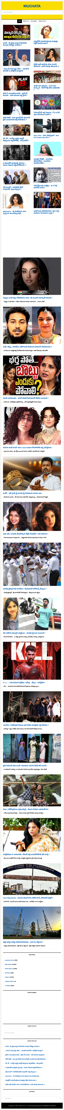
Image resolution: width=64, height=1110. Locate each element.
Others (7, 977)
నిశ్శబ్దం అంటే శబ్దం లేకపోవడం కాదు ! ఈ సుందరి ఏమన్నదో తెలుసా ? (27, 298)
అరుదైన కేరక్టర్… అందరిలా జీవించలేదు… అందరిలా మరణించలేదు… (43, 161)
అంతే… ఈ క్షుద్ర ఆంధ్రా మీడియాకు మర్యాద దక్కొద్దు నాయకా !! (15, 44)
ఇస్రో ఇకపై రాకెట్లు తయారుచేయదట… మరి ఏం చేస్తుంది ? (23, 942)
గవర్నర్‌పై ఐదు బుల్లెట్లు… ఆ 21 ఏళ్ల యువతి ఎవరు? (45, 187)
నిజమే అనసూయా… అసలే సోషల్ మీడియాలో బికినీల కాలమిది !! (25, 398)
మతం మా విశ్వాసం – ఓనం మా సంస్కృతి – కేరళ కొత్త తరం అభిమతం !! (47, 88)
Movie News (8, 969)
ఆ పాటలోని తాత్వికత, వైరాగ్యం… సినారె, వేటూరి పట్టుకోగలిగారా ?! (14, 164)
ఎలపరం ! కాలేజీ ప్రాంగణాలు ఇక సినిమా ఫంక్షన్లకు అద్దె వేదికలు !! (26, 725)
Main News (8, 965)
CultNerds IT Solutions (49, 1105)
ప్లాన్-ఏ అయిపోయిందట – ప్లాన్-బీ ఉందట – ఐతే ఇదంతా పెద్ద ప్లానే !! (15, 94)
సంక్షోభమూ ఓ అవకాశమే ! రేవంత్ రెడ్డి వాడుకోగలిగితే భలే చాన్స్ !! (26, 855)
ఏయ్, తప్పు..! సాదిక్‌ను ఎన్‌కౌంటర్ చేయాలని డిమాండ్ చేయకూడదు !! (27, 347)
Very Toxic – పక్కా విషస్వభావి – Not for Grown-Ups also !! (46, 137)
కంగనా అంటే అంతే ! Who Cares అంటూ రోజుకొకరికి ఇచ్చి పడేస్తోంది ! (27, 448)
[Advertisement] (32, 238)
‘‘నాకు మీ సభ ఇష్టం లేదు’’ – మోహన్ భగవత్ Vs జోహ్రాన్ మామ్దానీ (16, 70)
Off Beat (7, 973)
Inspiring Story (9, 960)
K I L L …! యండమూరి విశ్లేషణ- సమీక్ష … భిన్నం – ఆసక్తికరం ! (24, 683)
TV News (7, 986)
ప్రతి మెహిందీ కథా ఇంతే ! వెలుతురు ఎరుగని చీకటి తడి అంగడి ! (25, 766)
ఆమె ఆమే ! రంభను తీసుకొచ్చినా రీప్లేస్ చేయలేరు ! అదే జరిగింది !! (25, 534)
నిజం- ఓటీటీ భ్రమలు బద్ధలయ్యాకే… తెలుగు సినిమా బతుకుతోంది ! (26, 809)
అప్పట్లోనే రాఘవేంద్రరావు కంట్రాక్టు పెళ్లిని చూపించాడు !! (46, 42)
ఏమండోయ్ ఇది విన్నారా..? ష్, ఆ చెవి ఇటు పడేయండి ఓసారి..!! (47, 114)
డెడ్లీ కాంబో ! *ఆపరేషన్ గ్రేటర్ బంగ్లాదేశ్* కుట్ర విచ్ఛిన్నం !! (13, 188)
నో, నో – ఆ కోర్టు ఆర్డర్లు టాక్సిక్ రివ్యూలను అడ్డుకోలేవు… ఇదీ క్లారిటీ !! (16, 140)
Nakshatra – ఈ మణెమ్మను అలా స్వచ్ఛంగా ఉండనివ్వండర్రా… (14, 212)
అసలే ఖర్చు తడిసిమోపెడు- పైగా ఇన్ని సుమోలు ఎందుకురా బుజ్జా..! (46, 212)
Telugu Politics (9, 982)
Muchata (32, 7)
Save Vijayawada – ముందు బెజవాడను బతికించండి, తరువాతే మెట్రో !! (28, 898)
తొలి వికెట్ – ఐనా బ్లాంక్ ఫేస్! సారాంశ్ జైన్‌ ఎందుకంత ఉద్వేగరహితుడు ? (16, 119)
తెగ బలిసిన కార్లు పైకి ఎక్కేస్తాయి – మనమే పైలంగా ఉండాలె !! (24, 633)
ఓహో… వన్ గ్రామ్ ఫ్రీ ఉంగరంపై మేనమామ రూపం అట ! (22, 493)
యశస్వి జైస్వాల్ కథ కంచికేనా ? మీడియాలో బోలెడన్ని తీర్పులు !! (24, 589)
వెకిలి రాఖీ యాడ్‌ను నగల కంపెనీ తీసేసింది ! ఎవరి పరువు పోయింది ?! (46, 65)
